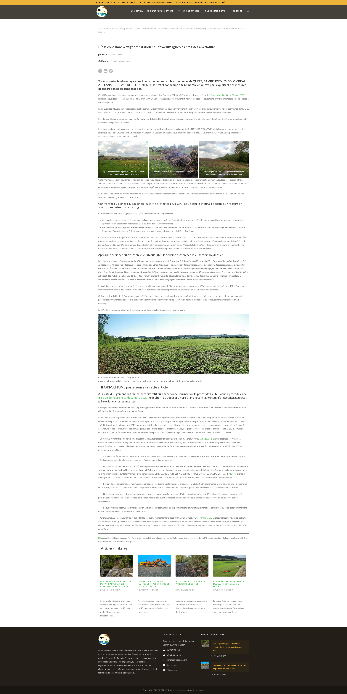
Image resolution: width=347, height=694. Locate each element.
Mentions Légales (196, 690)
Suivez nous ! (173, 665)
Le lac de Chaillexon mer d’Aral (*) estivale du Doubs (228, 584)
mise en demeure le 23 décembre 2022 (122, 397)
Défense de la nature (161, 11)
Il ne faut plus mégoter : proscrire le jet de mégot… (191, 584)
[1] (99, 537)
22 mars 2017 (238, 95)
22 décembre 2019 (218, 95)
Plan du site (172, 670)
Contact (237, 11)
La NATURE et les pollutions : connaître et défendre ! (131, 28)
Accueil (138, 11)
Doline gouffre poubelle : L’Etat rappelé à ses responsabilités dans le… (116, 584)
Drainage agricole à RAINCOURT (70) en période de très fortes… (154, 584)
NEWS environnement (168, 28)
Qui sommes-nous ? (216, 11)
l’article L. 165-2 (207, 517)
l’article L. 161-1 (207, 438)
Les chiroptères (190, 11)
